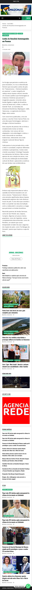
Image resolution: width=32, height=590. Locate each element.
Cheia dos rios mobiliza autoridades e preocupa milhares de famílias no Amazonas (16, 338)
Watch (28, 18)
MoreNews (18, 588)
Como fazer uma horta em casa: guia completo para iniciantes (13, 311)
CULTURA (20, 33)
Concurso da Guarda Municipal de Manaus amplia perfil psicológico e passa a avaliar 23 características (16, 444)
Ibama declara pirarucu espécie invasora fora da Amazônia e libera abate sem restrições (14, 455)
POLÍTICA (17, 572)
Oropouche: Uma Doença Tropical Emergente (13, 474)
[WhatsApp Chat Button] (28, 586)
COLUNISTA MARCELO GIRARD (10, 33)
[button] (2, 18)
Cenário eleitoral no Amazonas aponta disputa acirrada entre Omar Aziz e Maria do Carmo (13, 449)
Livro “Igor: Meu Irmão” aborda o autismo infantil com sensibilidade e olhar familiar (15, 365)
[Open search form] (19, 18)
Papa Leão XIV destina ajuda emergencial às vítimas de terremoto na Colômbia (15, 494)
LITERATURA (5, 35)
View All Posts (16, 259)
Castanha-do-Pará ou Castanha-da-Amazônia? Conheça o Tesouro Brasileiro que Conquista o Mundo (15, 470)
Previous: (14, 268)
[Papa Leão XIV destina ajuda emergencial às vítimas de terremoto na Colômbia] (16, 509)
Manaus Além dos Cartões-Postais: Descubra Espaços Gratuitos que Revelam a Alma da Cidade (15, 460)
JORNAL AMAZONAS (9, 45)
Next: (15, 276)
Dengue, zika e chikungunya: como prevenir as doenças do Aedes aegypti (14, 478)
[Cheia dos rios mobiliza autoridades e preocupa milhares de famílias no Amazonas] (16, 326)
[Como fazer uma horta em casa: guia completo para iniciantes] (16, 299)
